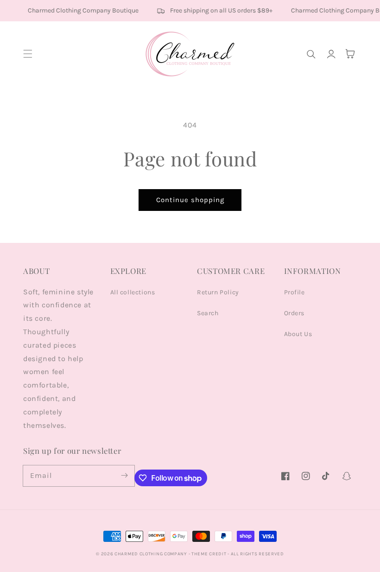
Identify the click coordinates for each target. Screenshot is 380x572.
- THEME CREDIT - (210, 554)
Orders (294, 313)
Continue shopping (190, 200)
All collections (132, 292)
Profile (294, 292)
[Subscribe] (124, 475)
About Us (298, 334)
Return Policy (218, 292)
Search (208, 313)
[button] (28, 54)
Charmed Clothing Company (150, 554)
